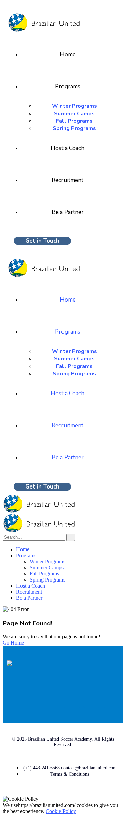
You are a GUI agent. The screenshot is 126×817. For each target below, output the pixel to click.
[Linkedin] (91, 699)
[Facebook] (72, 699)
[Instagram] (111, 699)
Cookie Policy (61, 811)
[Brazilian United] (39, 511)
